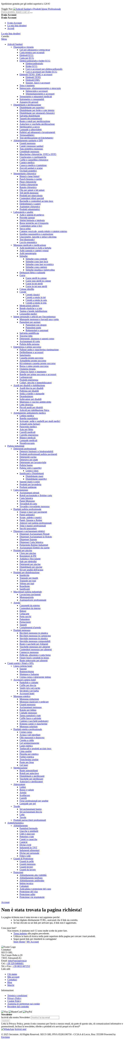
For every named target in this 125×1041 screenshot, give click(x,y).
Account (5, 902)
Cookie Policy (14, 1001)
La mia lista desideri (17, 25)
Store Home (19, 941)
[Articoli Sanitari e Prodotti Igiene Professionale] (37, 9)
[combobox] (15, 12)
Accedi (10, 28)
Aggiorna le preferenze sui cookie (23, 1003)
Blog (9, 982)
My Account (33, 941)
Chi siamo (12, 974)
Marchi (10, 985)
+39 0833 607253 (21, 966)
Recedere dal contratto (18, 1006)
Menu (4, 39)
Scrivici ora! (20, 1029)
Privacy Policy (14, 998)
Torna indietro (20, 933)
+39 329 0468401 (15, 963)
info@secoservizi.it (17, 960)
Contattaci (12, 979)
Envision (5, 1037)
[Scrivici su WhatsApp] (7, 1029)
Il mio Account (14, 23)
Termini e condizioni (17, 995)
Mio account (13, 977)
